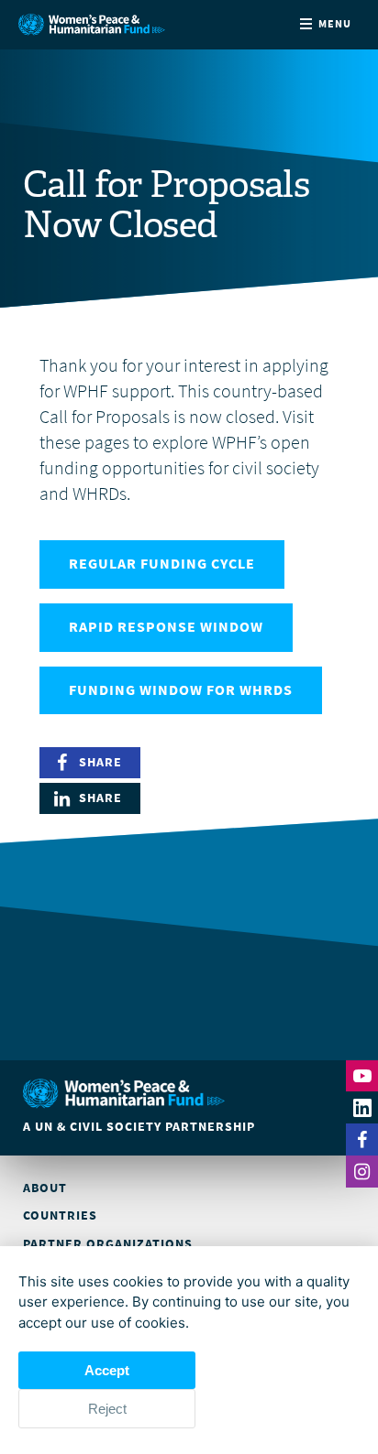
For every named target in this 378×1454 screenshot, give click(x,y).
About (45, 1188)
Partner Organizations (108, 1244)
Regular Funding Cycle (162, 563)
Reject (107, 1408)
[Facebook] (362, 1139)
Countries (60, 1215)
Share (100, 762)
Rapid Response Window (166, 626)
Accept (106, 1370)
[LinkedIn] (362, 1107)
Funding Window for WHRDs (181, 690)
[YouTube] (362, 1075)
